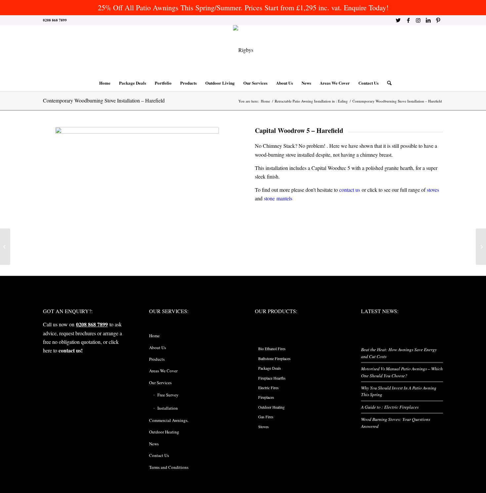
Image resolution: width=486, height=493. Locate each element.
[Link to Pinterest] (438, 20)
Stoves (263, 426)
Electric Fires (268, 387)
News (154, 444)
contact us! (71, 350)
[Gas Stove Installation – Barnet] (5, 246)
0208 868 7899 (92, 324)
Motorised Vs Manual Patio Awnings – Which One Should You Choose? (402, 371)
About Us (157, 347)
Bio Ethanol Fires (272, 348)
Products (157, 359)
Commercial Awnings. (168, 420)
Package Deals (269, 368)
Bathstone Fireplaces (274, 358)
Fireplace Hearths (272, 378)
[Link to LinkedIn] (428, 20)
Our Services (160, 383)
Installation (167, 408)
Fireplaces (266, 397)
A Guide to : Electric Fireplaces (390, 407)
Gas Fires (265, 416)
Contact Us (159, 455)
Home (154, 336)
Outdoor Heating (164, 432)
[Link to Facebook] (408, 20)
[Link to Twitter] (398, 20)
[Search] (387, 83)
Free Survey (168, 395)
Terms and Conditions (168, 467)
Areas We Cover (163, 371)
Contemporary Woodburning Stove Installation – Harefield (104, 100)
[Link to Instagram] (418, 20)
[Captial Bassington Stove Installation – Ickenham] (481, 246)
